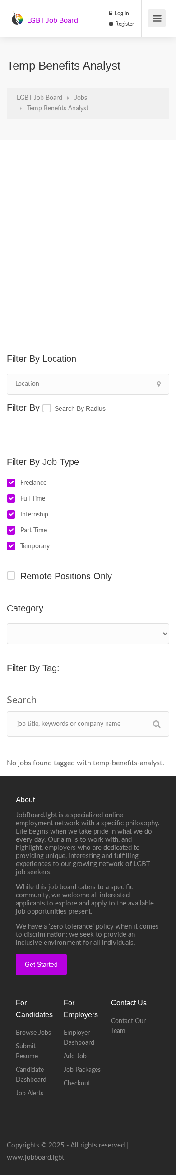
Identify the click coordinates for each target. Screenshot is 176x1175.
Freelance (33, 483)
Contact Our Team (128, 1026)
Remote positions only (66, 576)
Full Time (32, 499)
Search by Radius (80, 408)
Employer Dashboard (79, 1038)
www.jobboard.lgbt (35, 1157)
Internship (34, 515)
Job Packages (82, 1070)
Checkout (77, 1083)
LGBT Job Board (52, 20)
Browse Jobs (33, 1033)
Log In (121, 13)
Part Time (33, 530)
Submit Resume (27, 1051)
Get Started (41, 964)
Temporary (35, 546)
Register (124, 24)
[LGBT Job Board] (17, 14)
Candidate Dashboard (31, 1075)
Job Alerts (29, 1093)
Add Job (75, 1056)
